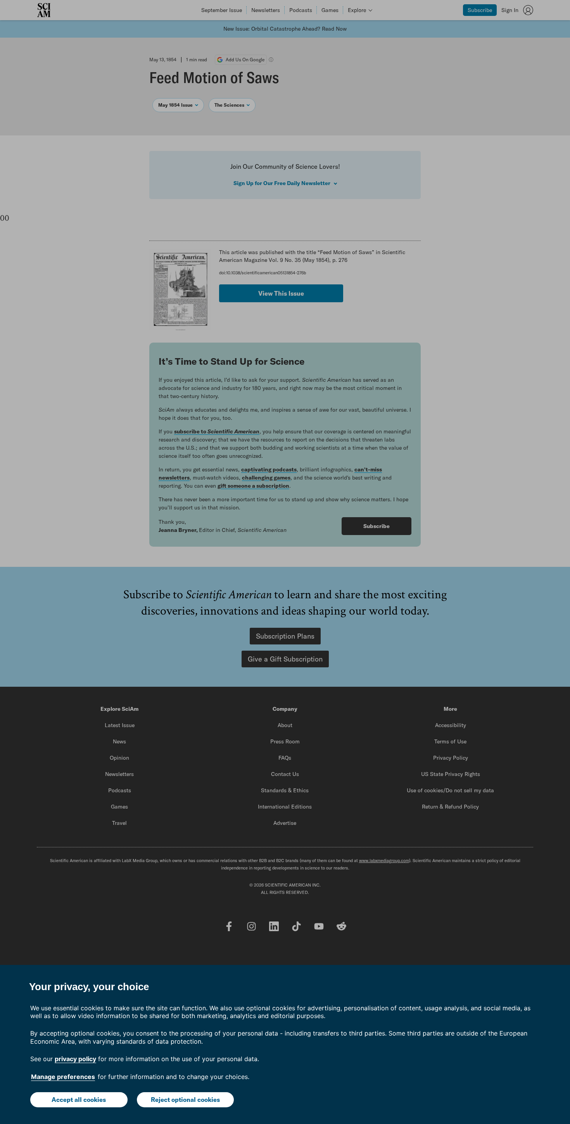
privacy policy (75, 1059)
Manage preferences (63, 1077)
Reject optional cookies (185, 1099)
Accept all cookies (79, 1099)
